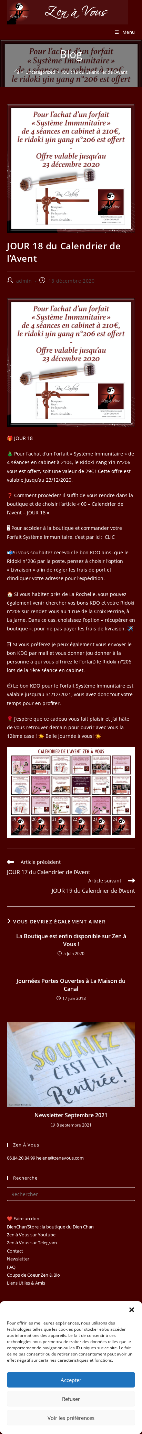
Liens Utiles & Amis (26, 1283)
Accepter (71, 1380)
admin (24, 281)
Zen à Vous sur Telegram (32, 1242)
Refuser (71, 1398)
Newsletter (18, 1259)
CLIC (110, 537)
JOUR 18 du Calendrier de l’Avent (95, 72)
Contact (15, 1251)
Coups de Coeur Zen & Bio (33, 1275)
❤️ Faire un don (23, 1218)
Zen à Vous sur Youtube (31, 1235)
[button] (131, 1309)
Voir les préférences (71, 1417)
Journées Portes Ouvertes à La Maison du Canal (71, 984)
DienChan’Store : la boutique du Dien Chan (50, 1227)
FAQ (11, 1267)
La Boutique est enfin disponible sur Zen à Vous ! (71, 940)
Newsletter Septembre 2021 (71, 1115)
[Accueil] (16, 72)
